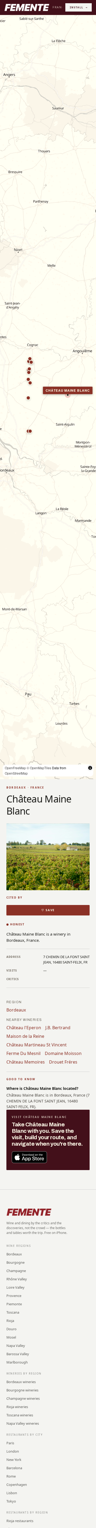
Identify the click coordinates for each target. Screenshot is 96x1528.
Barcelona (14, 1467)
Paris (10, 1443)
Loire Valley (15, 1287)
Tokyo (11, 1501)
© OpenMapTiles (39, 767)
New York (13, 1459)
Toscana (12, 1312)
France (59, 7)
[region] (48, 397)
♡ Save (47, 910)
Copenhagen (16, 1484)
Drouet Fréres (63, 1062)
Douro (11, 1329)
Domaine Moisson (63, 1053)
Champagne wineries (23, 1398)
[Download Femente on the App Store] (29, 1157)
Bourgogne (15, 1262)
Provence (13, 1295)
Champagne (16, 1270)
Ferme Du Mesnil (23, 1053)
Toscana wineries (19, 1415)
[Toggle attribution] (90, 768)
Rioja (10, 1320)
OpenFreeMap (15, 767)
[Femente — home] (26, 7)
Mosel (11, 1337)
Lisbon (11, 1492)
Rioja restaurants (19, 1520)
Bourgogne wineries (22, 1390)
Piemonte (14, 1304)
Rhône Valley (16, 1279)
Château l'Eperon (23, 1028)
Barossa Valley (17, 1353)
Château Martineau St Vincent (36, 1045)
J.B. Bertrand (57, 1028)
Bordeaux (16, 1010)
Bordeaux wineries (21, 1381)
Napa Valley (15, 1345)
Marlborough (17, 1362)
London (12, 1451)
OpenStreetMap (16, 773)
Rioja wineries (17, 1406)
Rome (11, 1476)
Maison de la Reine (25, 1036)
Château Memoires (25, 1062)
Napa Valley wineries (22, 1423)
